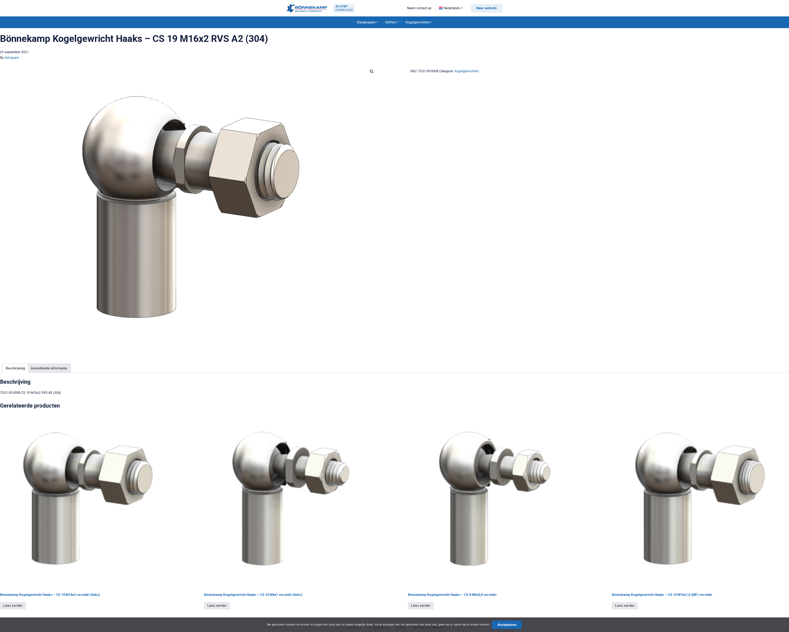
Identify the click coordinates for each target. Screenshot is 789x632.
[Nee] (784, 625)
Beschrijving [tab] (15, 368)
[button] (451, 8)
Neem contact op (419, 8)
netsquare (12, 58)
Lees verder (13, 606)
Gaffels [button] (390, 22)
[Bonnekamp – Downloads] (307, 8)
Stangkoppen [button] (366, 22)
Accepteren (507, 625)
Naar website (486, 8)
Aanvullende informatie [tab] (49, 368)
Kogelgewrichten (466, 71)
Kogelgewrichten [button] (418, 22)
